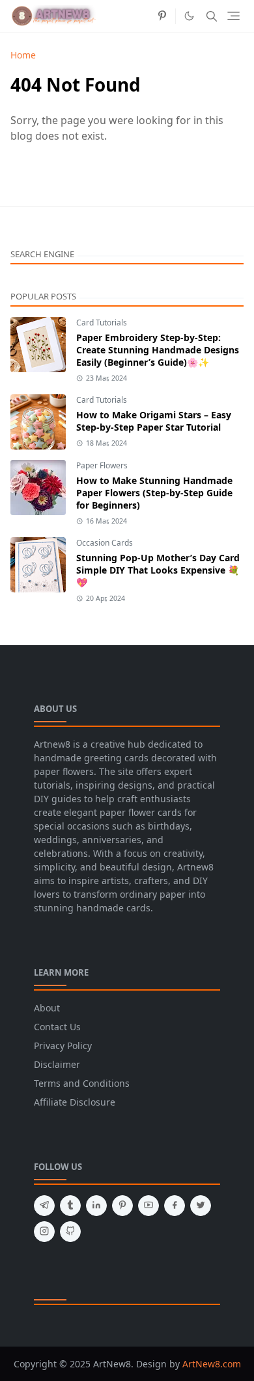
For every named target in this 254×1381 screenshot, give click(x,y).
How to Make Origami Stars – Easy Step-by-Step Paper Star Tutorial (153, 421)
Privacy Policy (63, 1045)
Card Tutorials (101, 322)
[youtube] (148, 1205)
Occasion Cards (104, 542)
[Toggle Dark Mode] (189, 16)
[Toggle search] (211, 16)
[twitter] (200, 1205)
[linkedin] (96, 1205)
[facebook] (174, 1205)
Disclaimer (57, 1064)
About (47, 1008)
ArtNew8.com (211, 1364)
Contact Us (57, 1026)
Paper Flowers (102, 465)
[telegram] (44, 1205)
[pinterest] (162, 16)
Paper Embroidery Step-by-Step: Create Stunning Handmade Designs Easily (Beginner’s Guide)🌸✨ (157, 349)
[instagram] (44, 1231)
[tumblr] (70, 1205)
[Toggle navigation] (233, 16)
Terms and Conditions (82, 1083)
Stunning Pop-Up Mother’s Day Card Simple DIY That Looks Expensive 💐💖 (158, 570)
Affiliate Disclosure (74, 1102)
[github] (70, 1231)
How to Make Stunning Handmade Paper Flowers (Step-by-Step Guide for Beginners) (154, 492)
